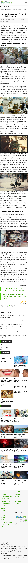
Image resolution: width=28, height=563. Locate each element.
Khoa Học (17, 494)
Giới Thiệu (3, 494)
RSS (2, 526)
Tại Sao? (3, 515)
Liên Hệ (3, 508)
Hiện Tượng (18, 501)
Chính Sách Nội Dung (6, 499)
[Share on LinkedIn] (14, 306)
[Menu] (26, 2)
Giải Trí (2, 519)
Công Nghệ (18, 492)
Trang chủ (3, 492)
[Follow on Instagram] (23, 520)
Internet (17, 499)
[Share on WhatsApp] (1, 306)
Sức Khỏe (17, 503)
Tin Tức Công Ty (5, 524)
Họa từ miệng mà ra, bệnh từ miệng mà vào (11, 324)
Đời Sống (7, 21)
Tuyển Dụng (4, 506)
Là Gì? (2, 513)
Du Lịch (3, 517)
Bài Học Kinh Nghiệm (6, 522)
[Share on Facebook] (4, 306)
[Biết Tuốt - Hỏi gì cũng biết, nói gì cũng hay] (9, 2)
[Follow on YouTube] (16, 524)
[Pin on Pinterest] (11, 306)
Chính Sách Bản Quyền (6, 496)
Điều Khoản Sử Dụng (6, 501)
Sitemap (3, 510)
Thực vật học (4, 347)
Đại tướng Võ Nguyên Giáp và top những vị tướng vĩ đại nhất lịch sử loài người (14, 296)
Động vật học (4, 345)
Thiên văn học (4, 349)
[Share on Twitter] (6, 306)
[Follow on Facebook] (21, 520)
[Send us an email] (26, 520)
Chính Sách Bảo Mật (6, 503)
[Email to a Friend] (9, 306)
